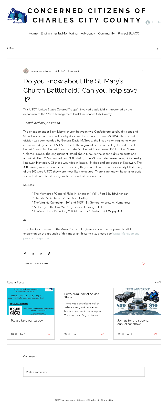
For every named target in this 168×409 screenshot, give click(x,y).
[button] (156, 48)
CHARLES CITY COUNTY (87, 20)
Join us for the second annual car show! (132, 322)
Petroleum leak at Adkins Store (81, 295)
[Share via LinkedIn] (40, 253)
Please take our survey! (27, 320)
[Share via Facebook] (24, 253)
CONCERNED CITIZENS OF (87, 11)
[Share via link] (49, 253)
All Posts (11, 48)
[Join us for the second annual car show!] (137, 301)
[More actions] (143, 71)
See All (157, 281)
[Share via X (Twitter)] (32, 253)
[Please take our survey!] (30, 301)
